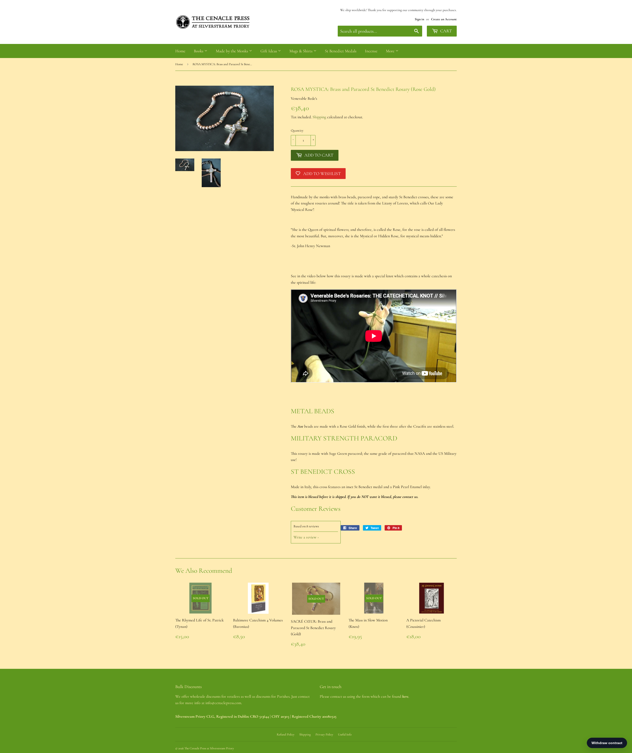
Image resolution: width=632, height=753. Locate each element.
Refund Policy (286, 734)
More (390, 51)
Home (180, 51)
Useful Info (345, 734)
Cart (445, 31)
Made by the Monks (232, 51)
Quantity (297, 130)
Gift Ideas (269, 51)
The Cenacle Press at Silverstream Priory (209, 748)
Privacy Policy (324, 734)
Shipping (319, 117)
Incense (371, 51)
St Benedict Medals (340, 51)
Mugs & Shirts (301, 51)
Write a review (305, 537)
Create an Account (444, 19)
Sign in (419, 19)
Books (199, 51)
